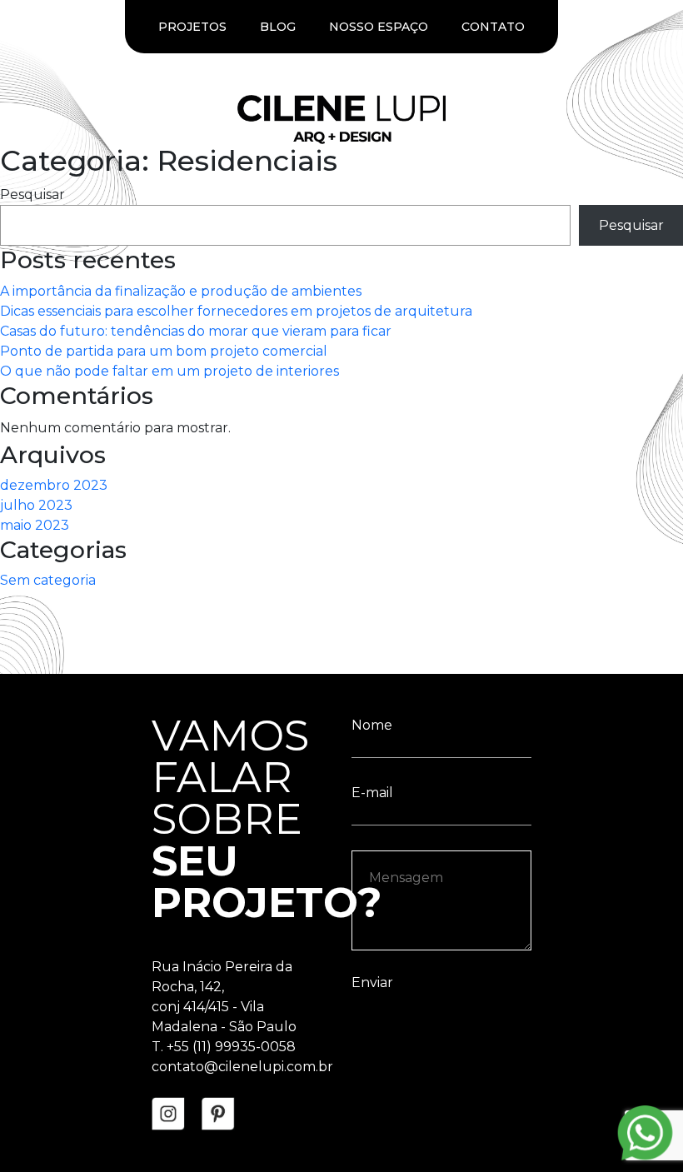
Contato (493, 26)
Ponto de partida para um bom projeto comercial (163, 351)
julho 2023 (36, 505)
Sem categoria (48, 580)
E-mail (372, 792)
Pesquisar (32, 194)
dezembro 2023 (53, 485)
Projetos (192, 26)
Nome (371, 725)
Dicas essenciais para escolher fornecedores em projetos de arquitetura (236, 311)
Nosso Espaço (378, 26)
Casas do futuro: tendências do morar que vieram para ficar (195, 331)
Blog (278, 26)
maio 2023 (34, 525)
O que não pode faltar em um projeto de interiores (169, 371)
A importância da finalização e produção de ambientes (180, 291)
